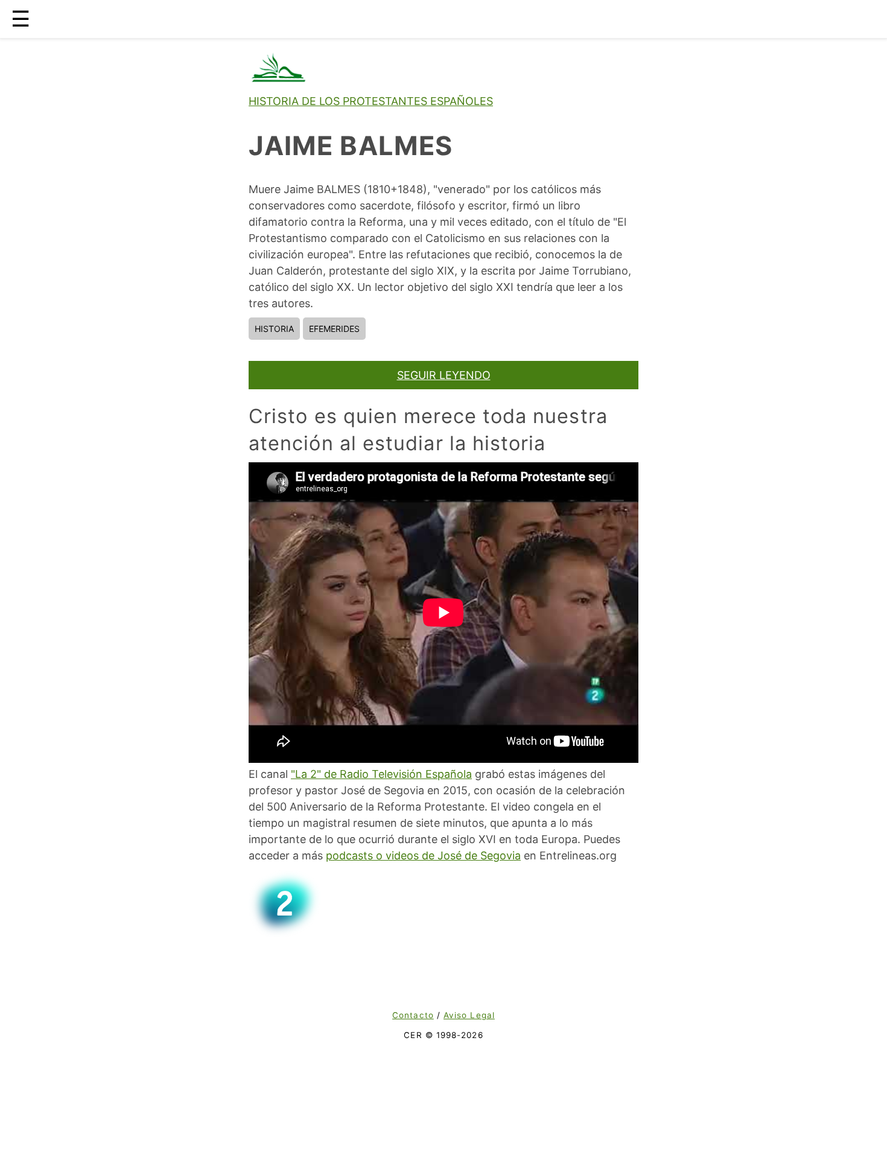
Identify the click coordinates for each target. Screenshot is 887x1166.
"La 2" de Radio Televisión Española (381, 774)
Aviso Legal (469, 1015)
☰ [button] (20, 18)
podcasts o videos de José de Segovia (423, 855)
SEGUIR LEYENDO (444, 375)
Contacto (413, 1015)
